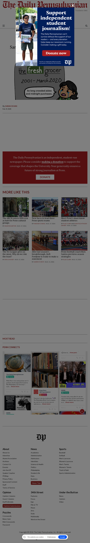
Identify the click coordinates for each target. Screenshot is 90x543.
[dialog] (45, 271)
